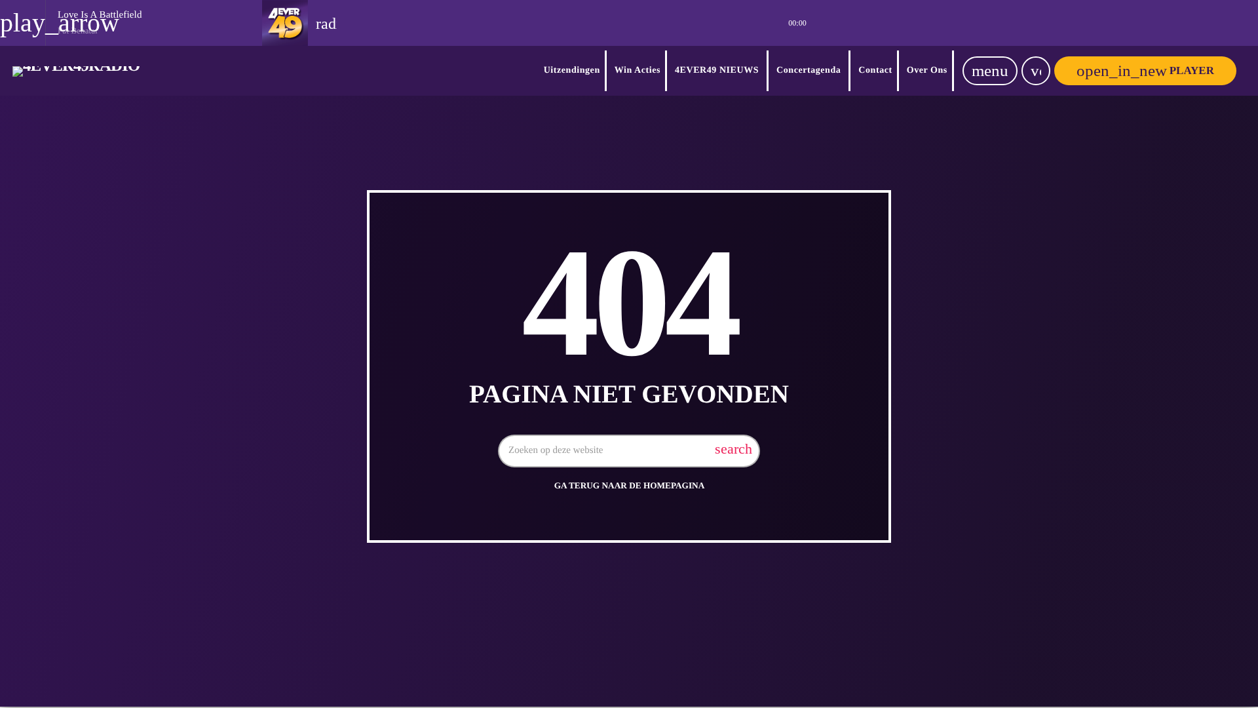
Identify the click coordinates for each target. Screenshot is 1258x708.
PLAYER (1145, 70)
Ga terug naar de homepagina (629, 485)
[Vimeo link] (76, 70)
